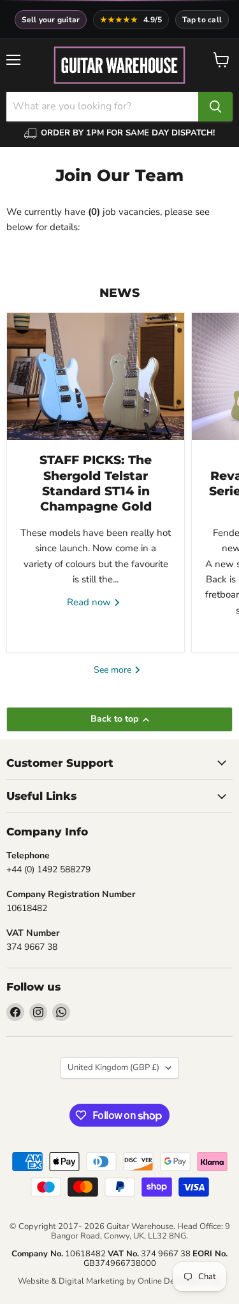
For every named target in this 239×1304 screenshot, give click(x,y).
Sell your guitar (51, 20)
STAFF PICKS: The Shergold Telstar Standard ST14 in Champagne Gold (96, 483)
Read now (90, 602)
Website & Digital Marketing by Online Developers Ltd (120, 1281)
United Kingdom (113, 1067)
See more (114, 670)
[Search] (215, 106)
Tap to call (202, 20)
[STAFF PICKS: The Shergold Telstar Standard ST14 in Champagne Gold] (95, 376)
